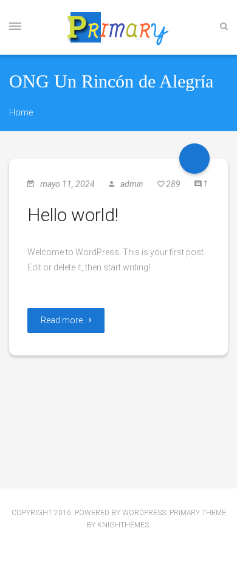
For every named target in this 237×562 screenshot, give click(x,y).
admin (131, 184)
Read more (62, 320)
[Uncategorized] (194, 158)
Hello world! (72, 214)
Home (21, 112)
